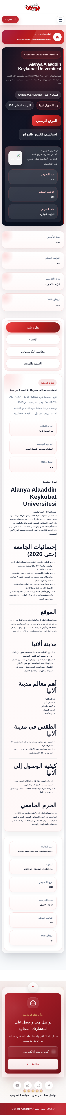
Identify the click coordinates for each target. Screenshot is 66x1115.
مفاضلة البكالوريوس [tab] (33, 351)
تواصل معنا (50, 1095)
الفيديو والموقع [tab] (33, 363)
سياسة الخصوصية (19, 1095)
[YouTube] (17, 1085)
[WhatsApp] (27, 1085)
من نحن (36, 1095)
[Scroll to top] (33, 987)
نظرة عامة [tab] (33, 327)
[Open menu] (60, 19)
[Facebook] (49, 1085)
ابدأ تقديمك (10, 19)
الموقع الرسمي (46, 121)
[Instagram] (38, 1085)
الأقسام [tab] (33, 339)
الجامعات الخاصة (44, 34)
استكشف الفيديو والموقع (40, 134)
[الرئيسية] (57, 37)
